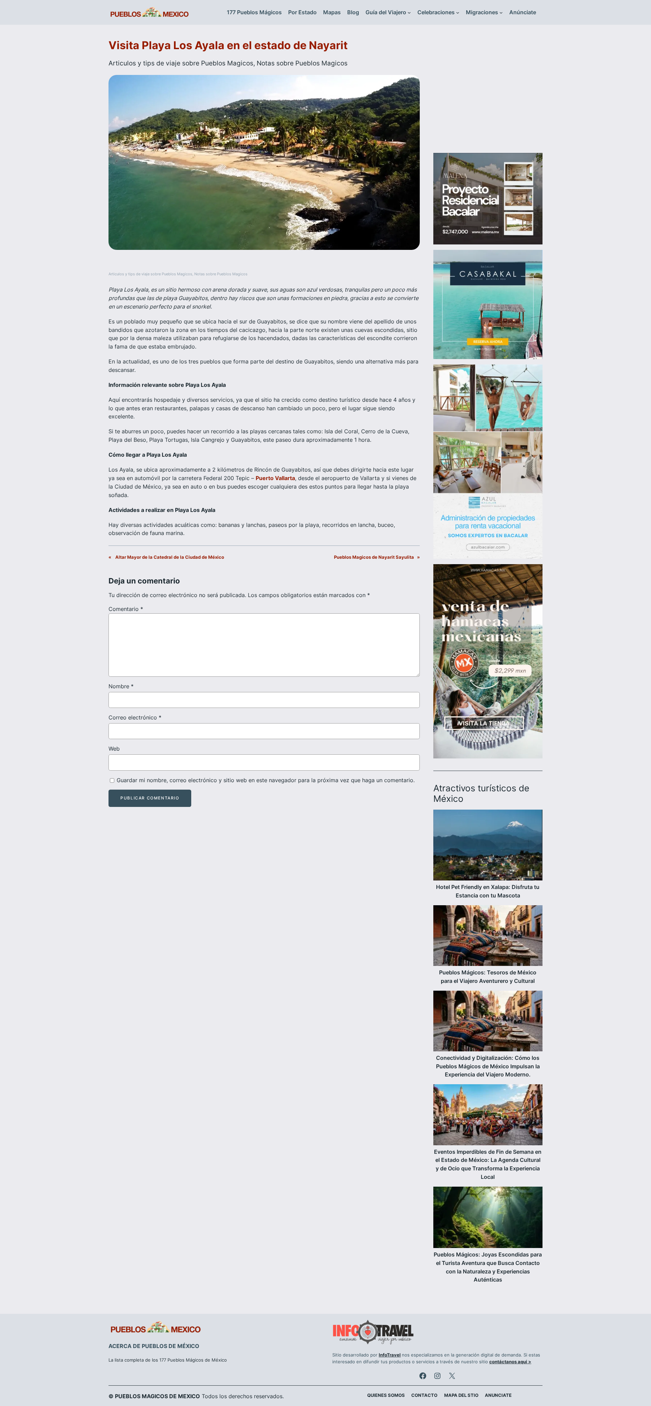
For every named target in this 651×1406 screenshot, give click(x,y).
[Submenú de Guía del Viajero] (409, 12)
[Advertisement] (487, 93)
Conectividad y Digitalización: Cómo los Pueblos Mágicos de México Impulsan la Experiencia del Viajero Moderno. (488, 1066)
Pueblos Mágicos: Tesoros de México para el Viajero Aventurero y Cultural (487, 976)
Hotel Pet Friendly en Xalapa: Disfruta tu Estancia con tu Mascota (487, 891)
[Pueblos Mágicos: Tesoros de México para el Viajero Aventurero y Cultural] (487, 936)
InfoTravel (390, 1355)
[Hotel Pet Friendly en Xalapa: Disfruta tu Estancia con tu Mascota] (487, 846)
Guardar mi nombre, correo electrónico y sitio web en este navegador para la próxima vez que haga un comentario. (266, 780)
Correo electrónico (134, 717)
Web (114, 748)
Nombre (121, 686)
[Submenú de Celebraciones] (457, 12)
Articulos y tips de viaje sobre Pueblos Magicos (180, 63)
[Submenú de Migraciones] (501, 12)
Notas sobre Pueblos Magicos (302, 63)
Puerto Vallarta (275, 478)
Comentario (125, 609)
